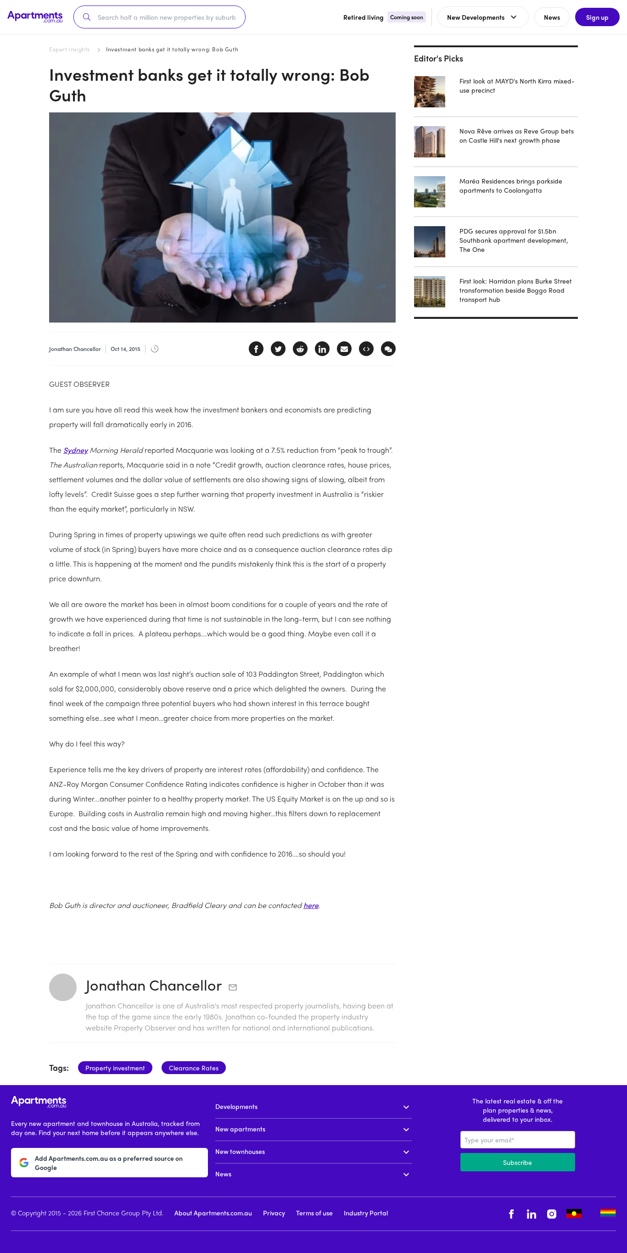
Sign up (597, 17)
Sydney (75, 450)
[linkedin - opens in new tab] (531, 1214)
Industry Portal (366, 1212)
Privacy (274, 1212)
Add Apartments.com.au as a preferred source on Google (109, 1162)
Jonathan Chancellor (154, 984)
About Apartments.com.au (213, 1212)
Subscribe (517, 1162)
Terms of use (314, 1212)
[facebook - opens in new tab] (511, 1214)
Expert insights (69, 49)
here (311, 905)
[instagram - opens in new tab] (551, 1214)
